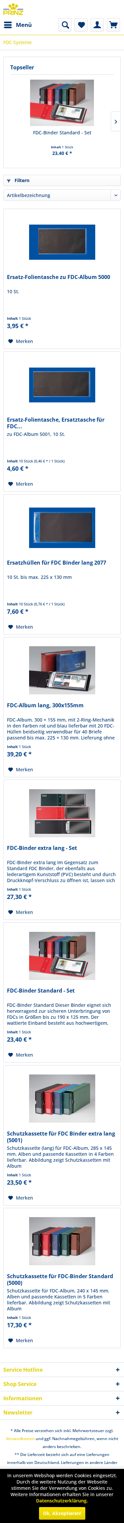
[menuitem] (17, 25)
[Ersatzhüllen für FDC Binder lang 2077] (62, 528)
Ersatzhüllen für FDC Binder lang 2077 (56, 562)
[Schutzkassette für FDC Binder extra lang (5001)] (62, 1099)
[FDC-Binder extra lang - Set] (62, 813)
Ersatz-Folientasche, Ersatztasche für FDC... (55, 423)
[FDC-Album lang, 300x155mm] (62, 670)
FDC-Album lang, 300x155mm (45, 705)
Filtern (21, 180)
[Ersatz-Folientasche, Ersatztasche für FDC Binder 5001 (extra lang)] (62, 385)
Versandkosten (20, 1438)
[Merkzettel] (81, 25)
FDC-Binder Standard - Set (62, 132)
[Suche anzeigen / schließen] (64, 25)
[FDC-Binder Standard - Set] (62, 103)
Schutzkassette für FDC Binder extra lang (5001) (61, 1136)
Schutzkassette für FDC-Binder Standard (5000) (60, 1279)
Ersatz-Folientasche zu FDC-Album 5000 (58, 277)
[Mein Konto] (97, 25)
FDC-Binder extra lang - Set (42, 848)
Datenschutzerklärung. (62, 1500)
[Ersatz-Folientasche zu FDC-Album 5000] (62, 242)
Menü (24, 25)
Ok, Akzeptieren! (62, 1513)
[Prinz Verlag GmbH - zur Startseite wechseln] (13, 9)
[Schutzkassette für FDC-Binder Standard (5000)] (62, 1241)
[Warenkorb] (113, 25)
